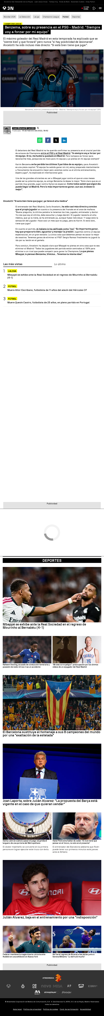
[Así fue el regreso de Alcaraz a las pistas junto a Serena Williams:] (77, 939)
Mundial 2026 (9, 17)
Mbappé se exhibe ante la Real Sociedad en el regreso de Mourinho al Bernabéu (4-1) (52, 276)
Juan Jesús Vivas (41, 2)
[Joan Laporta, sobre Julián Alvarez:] (52, 771)
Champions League (51, 17)
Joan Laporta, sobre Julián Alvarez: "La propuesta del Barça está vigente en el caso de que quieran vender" (50, 802)
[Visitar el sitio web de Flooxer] (66, 992)
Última (86, 8)
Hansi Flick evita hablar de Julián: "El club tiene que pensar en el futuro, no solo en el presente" (75, 842)
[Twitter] (38, 128)
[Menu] (101, 8)
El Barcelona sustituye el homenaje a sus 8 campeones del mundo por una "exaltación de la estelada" (51, 733)
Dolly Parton (90, 2)
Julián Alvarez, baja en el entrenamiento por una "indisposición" (50, 917)
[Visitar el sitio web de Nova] (46, 986)
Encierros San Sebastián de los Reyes (18, 2)
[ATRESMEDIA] (52, 978)
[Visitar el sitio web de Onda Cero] (81, 986)
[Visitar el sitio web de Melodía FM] (37, 992)
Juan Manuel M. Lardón (24, 128)
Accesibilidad (85, 1009)
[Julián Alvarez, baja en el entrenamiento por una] (52, 887)
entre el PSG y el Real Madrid (55, 153)
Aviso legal (17, 1009)
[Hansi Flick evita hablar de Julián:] (77, 826)
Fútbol (12, 286)
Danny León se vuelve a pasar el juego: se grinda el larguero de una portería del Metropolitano (25, 842)
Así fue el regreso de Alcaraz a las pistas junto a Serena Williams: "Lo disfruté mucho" (73, 955)
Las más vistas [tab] (12, 264)
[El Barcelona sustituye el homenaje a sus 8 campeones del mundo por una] (52, 702)
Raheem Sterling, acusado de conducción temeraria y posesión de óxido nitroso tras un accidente (26, 666)
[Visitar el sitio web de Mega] (58, 986)
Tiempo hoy (53, 2)
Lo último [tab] (60, 264)
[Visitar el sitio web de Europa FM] (93, 986)
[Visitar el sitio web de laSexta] (23, 986)
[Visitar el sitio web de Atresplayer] (52, 992)
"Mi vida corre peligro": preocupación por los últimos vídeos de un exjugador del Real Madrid (75, 666)
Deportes (76, 17)
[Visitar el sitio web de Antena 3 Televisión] (11, 986)
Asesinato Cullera (77, 2)
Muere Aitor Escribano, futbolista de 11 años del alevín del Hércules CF (47, 290)
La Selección (24, 17)
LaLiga (36, 17)
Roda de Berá (64, 2)
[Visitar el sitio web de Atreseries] (69, 986)
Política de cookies (50, 1009)
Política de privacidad (32, 1009)
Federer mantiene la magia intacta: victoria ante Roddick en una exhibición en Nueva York (24, 955)
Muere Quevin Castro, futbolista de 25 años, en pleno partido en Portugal (48, 302)
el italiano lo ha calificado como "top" (55, 229)
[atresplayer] (94, 8)
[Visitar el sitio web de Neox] (34, 986)
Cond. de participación (69, 1009)
